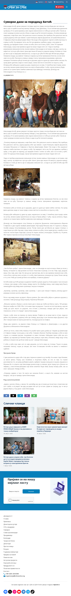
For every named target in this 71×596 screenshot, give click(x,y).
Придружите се (9, 566)
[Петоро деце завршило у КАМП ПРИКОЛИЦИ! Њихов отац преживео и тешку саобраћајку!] (19, 415)
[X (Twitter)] (13, 395)
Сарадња (7, 530)
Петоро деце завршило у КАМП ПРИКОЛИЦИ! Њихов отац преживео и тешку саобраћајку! (18, 429)
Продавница (8, 535)
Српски (40, 2)
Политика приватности (12, 568)
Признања (7, 521)
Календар (7, 538)
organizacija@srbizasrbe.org (15, 576)
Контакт (6, 571)
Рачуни (6, 549)
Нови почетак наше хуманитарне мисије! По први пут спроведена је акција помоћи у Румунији (52, 429)
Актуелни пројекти (10, 560)
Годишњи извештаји (11, 552)
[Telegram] (20, 395)
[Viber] (27, 395)
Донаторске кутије (10, 524)
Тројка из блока (9, 541)
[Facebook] (6, 395)
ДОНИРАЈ (61, 7)
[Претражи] (66, 2)
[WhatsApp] (34, 395)
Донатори (7, 544)
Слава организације (10, 533)
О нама (6, 519)
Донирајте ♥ (8, 516)
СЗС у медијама (9, 527)
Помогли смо (8, 557)
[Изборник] (66, 7)
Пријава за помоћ (10, 555)
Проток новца (8, 546)
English (50, 2)
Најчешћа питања (10, 563)
